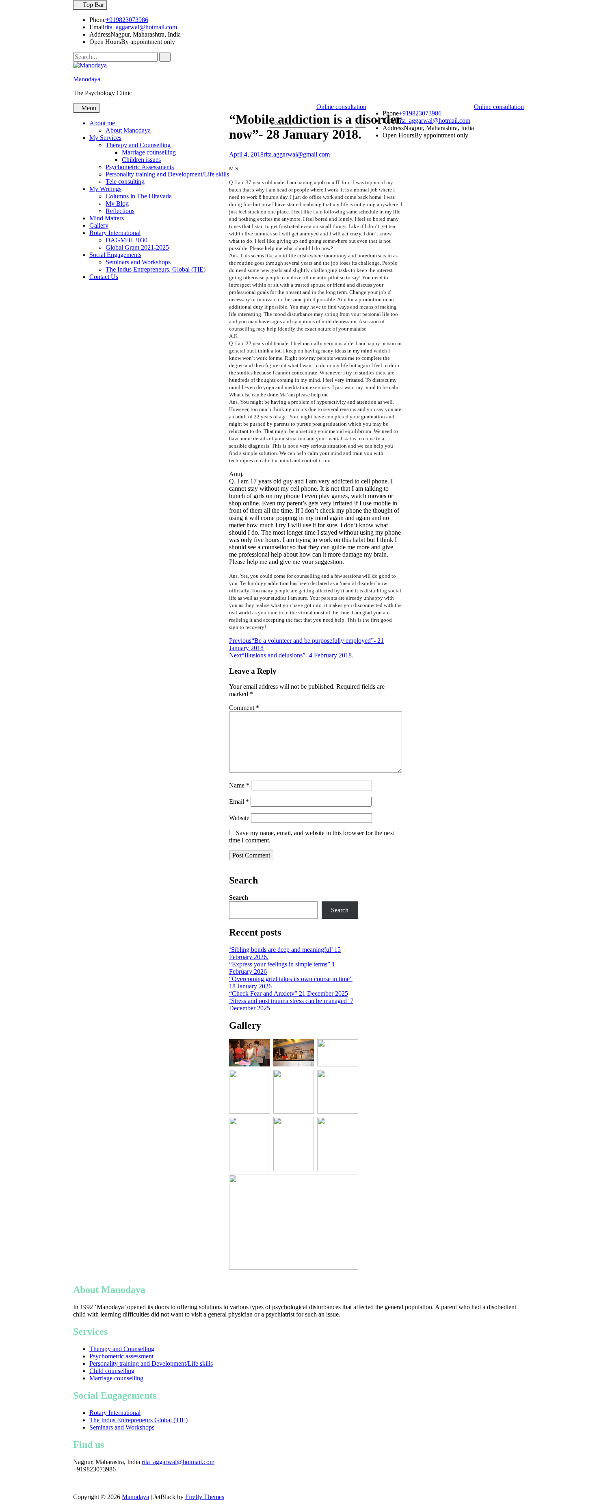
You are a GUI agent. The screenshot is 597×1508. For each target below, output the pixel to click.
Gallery (98, 225)
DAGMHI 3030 (126, 240)
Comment (244, 707)
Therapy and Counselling (138, 144)
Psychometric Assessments (140, 166)
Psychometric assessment (121, 1356)
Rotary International (115, 232)
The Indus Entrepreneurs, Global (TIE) (155, 269)
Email (239, 801)
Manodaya (86, 79)
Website (239, 817)
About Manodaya (128, 130)
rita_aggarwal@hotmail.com (140, 27)
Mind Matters (106, 218)
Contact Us (103, 276)
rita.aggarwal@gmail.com (297, 154)
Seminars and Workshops (138, 262)
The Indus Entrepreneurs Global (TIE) (138, 1420)
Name (239, 785)
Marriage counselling (149, 152)
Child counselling (111, 1370)
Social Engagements (115, 254)
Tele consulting (125, 181)
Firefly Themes (204, 1496)
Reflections (120, 210)
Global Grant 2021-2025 (137, 247)
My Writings (105, 188)
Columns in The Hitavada (139, 196)
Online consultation (499, 106)
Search (238, 897)
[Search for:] (116, 56)
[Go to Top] (2, 1504)
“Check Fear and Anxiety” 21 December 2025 (288, 993)
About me (102, 123)
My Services (105, 137)
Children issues (141, 159)
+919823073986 (127, 19)
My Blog (117, 203)
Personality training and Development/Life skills (167, 174)
